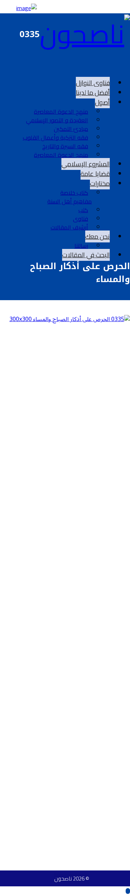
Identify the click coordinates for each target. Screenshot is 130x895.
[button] (124, 65)
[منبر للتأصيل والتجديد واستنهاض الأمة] (85, 33)
